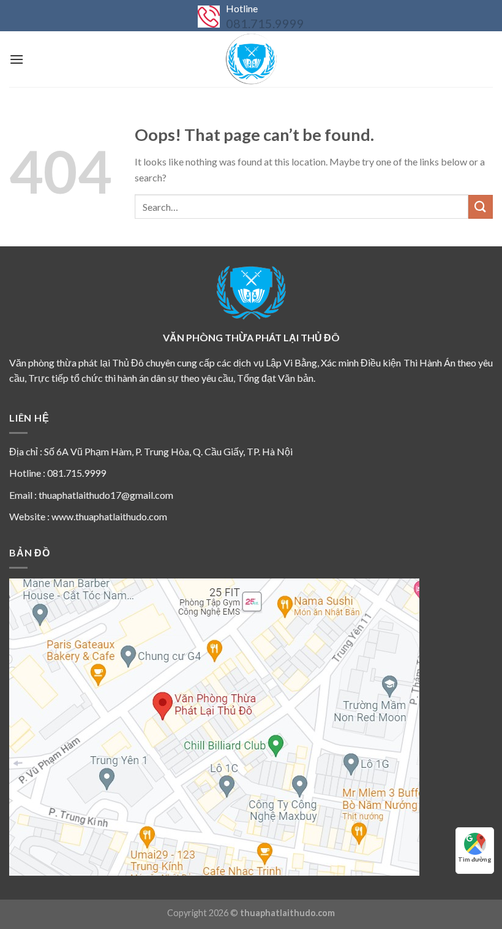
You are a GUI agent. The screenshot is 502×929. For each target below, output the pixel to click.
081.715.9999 (265, 23)
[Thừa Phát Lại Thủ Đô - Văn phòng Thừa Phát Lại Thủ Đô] (251, 59)
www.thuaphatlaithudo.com (109, 516)
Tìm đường (475, 859)
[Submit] (480, 207)
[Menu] (16, 59)
